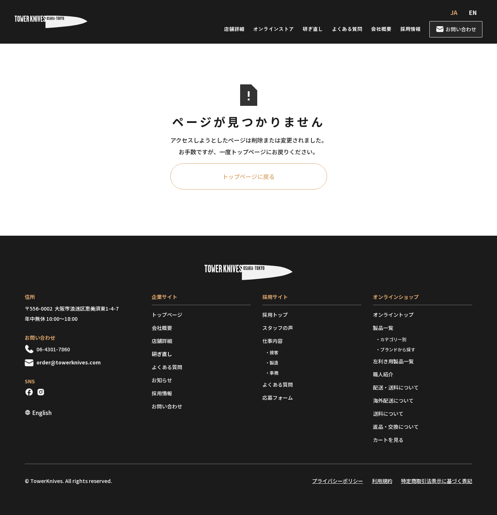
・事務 (271, 373)
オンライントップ (393, 314)
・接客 (271, 352)
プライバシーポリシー (337, 480)
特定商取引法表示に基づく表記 (436, 480)
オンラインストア (273, 28)
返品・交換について (396, 426)
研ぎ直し (313, 28)
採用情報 (410, 28)
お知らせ (162, 380)
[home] (51, 22)
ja (453, 12)
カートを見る (388, 439)
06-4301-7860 (53, 349)
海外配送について (393, 400)
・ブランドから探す (395, 349)
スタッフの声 (277, 327)
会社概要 (381, 28)
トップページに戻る (248, 176)
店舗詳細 (234, 28)
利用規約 (382, 480)
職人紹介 (383, 374)
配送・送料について (396, 387)
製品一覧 (383, 327)
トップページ (167, 314)
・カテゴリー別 (391, 339)
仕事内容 (272, 340)
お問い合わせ (167, 406)
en (473, 12)
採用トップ (275, 314)
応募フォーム (277, 397)
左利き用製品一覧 (393, 361)
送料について (388, 413)
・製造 (271, 362)
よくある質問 (347, 28)
